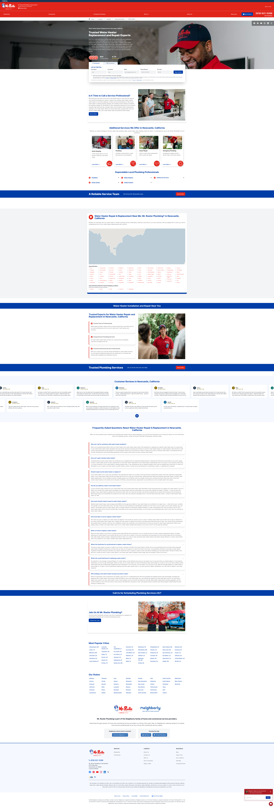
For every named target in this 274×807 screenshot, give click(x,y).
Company (147, 748)
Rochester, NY (154, 661)
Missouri (128, 687)
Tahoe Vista (169, 281)
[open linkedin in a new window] (268, 23)
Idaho (103, 687)
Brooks (91, 276)
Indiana (103, 692)
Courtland (102, 276)
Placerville (150, 282)
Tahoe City (169, 279)
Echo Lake (111, 270)
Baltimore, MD (93, 652)
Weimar (178, 272)
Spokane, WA (178, 647)
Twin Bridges (179, 270)
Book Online (248, 14)
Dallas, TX (104, 654)
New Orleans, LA (142, 652)
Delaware (104, 678)
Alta (91, 267)
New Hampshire (142, 681)
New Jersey (141, 684)
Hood (130, 278)
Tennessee (165, 684)
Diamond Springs (103, 280)
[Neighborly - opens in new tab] (95, 777)
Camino (91, 278)
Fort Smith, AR (118, 651)
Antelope (92, 270)
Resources (234, 14)
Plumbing (118, 151)
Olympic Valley (151, 274)
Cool (101, 274)
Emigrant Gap (112, 278)
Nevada (140, 678)
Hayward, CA (117, 657)
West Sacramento (180, 274)
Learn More (95, 164)
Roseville (159, 280)
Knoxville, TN (129, 647)
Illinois (103, 689)
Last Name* (110, 69)
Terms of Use (117, 796)
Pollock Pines (160, 267)
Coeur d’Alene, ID (94, 661)
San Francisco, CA (167, 652)
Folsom (120, 270)
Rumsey (159, 282)
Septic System (128, 182)
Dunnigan (102, 282)
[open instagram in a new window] (264, 23)
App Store (146, 735)
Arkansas (91, 684)
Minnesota (129, 681)
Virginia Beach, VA (180, 658)
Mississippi (129, 684)
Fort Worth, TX (118, 654)
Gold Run (121, 280)
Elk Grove (111, 276)
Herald (130, 274)
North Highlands (151, 272)
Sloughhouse (169, 272)
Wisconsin (177, 684)
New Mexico (141, 687)
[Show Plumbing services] (118, 177)
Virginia (165, 692)
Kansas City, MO (118, 663)
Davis (101, 278)
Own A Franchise (148, 760)
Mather (139, 278)
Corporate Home (180, 763)
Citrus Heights (102, 270)
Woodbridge (131, 289)
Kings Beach (131, 282)
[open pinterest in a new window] (258, 23)
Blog (177, 752)
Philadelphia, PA (154, 647)
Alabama (91, 678)
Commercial (51, 14)
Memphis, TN (129, 655)
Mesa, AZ (128, 658)
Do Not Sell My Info (144, 796)
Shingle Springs (170, 270)
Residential (7, 14)
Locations (100, 19)
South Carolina (167, 678)
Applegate (92, 272)
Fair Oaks (111, 282)
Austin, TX (92, 649)
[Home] (89, 19)
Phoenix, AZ (153, 649)
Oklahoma (153, 681)
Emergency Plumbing (99, 14)
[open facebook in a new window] (254, 23)
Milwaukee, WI (142, 647)
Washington (178, 678)
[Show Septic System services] (151, 182)
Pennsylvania (153, 687)
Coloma (101, 272)
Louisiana (116, 687)
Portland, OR (153, 655)
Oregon (152, 684)
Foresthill (121, 272)
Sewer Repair (143, 151)
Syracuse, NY (178, 649)
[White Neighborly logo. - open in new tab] (4, 1)
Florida (103, 681)
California (109, 19)
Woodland (179, 278)
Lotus (139, 274)
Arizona (91, 681)
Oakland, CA (141, 655)
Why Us (146, 14)
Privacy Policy (113, 78)
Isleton (130, 280)
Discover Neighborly (120, 735)
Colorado (91, 689)
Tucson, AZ (178, 652)
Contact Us (147, 755)
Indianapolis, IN (118, 660)
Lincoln (139, 270)
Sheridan (169, 267)
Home (92, 19)
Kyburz (139, 267)
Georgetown (121, 278)
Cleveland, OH (93, 658)
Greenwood (131, 267)
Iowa (115, 678)
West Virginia (178, 681)
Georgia (104, 684)
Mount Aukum (150, 267)
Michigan (128, 678)
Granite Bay (121, 282)
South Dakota (166, 681)
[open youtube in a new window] (261, 23)
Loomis (139, 272)
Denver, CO (105, 657)
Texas (164, 687)
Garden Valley (122, 276)
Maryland (116, 689)
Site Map (178, 760)
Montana (128, 689)
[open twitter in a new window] (271, 23)
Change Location (23, 8)
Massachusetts (118, 692)
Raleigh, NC (153, 658)
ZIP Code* (159, 69)
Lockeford (121, 289)
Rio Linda (159, 276)
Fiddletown (121, 267)
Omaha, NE (141, 663)
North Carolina (142, 692)
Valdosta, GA (178, 655)
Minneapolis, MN (142, 649)
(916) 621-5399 (264, 13)
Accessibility (134, 796)
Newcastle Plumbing (119, 19)
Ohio (151, 678)
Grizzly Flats (131, 270)
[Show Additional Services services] (183, 177)
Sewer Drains (96, 182)
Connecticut (92, 692)
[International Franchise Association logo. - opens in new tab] (91, 777)
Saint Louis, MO (167, 649)
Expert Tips (179, 755)
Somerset (169, 274)
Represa (159, 272)
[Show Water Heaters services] (151, 177)
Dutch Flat (111, 267)
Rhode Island (153, 692)
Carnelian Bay (102, 267)
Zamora (178, 282)
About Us (189, 14)
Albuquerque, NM (94, 647)
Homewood (131, 276)
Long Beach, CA (130, 652)
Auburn (101, 289)
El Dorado (111, 272)
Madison (140, 276)
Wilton (178, 276)
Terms (107, 78)
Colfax (110, 289)
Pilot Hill (149, 280)
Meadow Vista (141, 282)
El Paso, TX (105, 663)
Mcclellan (140, 280)
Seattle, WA (166, 661)
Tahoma (178, 267)
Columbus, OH (105, 651)
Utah (164, 689)
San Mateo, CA (167, 655)
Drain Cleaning (96, 151)
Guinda (130, 272)
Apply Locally (268, 6)
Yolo (177, 280)
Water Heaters (128, 177)
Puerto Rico (153, 689)
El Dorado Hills (112, 274)
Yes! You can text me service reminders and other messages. (107, 75)
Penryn (149, 278)
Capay (91, 280)
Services (116, 748)
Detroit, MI (104, 660)
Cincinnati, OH (93, 655)
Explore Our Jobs (95, 620)
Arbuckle (92, 274)
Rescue (159, 274)
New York (140, 689)
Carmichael (92, 282)
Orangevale (150, 276)
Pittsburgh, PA (154, 652)
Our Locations (180, 758)
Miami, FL (128, 661)
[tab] (96, 63)
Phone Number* (144, 69)
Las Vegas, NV (130, 649)
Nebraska (128, 692)
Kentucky (116, 684)
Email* (125, 69)
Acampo (91, 289)
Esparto (110, 280)
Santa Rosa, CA (167, 658)
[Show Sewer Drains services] (118, 182)
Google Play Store (160, 735)
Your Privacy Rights (158, 796)
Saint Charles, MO (167, 647)
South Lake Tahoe (169, 277)
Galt (120, 274)
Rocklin (159, 278)
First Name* (94, 69)
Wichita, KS (178, 661)
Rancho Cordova (161, 270)
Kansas (116, 681)
